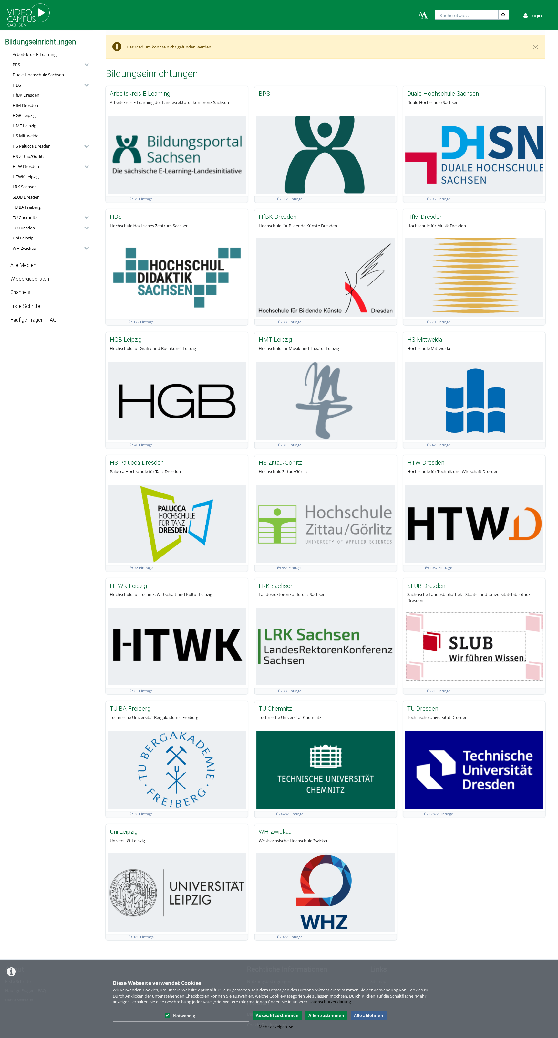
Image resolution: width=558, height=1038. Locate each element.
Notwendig (184, 1016)
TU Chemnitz (25, 217)
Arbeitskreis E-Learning (35, 54)
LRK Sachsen (25, 187)
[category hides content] (84, 64)
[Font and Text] (423, 15)
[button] (49, 64)
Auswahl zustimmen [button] (277, 1015)
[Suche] (503, 15)
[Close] (535, 47)
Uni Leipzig (23, 238)
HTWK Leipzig (26, 177)
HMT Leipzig (24, 126)
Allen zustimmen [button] (326, 1015)
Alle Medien (23, 265)
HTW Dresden (26, 166)
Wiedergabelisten (29, 279)
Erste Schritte (25, 306)
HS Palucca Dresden (32, 146)
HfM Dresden (25, 105)
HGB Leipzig (24, 115)
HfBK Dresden (26, 95)
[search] (467, 15)
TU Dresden (24, 228)
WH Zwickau (24, 248)
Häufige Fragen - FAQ (33, 320)
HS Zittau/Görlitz (29, 156)
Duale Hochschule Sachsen (38, 75)
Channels (20, 292)
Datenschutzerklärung (329, 1002)
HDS (17, 85)
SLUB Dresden (26, 197)
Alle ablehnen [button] (368, 1015)
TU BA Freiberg (27, 207)
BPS (16, 65)
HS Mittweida (25, 136)
